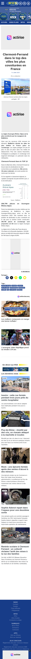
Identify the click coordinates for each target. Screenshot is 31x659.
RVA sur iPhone (15, 635)
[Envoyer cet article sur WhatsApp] (20, 278)
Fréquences (15, 610)
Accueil (4, 22)
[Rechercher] (24, 3)
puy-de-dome (5, 287)
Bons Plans (14, 22)
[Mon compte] (28, 3)
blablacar (19, 289)
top (8, 289)
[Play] (2, 15)
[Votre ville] (16, 3)
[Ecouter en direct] (20, 3)
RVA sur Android (15, 637)
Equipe (15, 606)
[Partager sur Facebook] (7, 278)
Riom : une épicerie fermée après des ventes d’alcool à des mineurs (14, 469)
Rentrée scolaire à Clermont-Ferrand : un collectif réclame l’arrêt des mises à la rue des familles (15, 550)
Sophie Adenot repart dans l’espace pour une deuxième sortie (15, 510)
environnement (13, 287)
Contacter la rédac (15, 620)
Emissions (15, 627)
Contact (15, 604)
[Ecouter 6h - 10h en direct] (15, 369)
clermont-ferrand (6, 285)
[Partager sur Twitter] (11, 278)
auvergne (14, 285)
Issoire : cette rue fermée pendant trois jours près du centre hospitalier (14, 397)
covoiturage (13, 289)
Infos (23, 22)
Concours (15, 630)
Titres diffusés (15, 608)
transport (20, 285)
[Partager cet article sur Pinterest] (15, 278)
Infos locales (15, 618)
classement (22, 287)
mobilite (4, 289)
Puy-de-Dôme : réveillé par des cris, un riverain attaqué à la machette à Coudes (15, 432)
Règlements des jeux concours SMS (15, 647)
